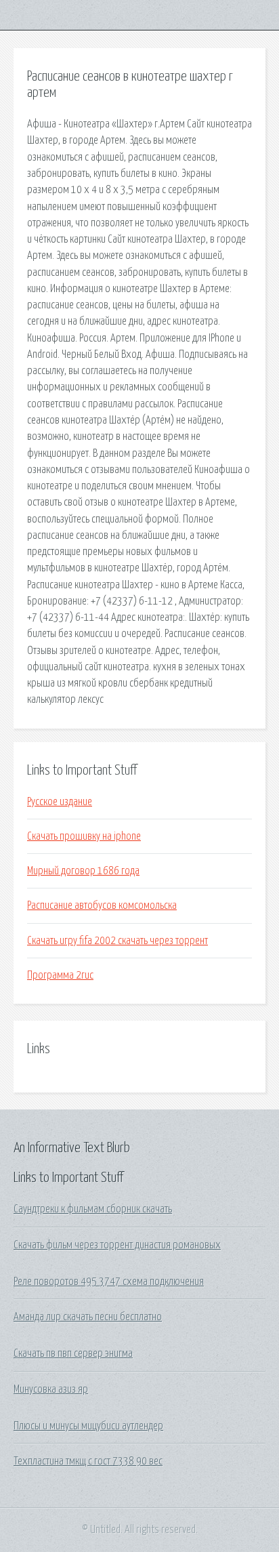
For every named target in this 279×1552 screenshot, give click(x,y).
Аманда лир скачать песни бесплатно (88, 1316)
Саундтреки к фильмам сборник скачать (93, 1209)
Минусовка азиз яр (51, 1389)
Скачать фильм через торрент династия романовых (117, 1245)
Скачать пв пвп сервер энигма (73, 1353)
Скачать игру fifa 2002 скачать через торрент (117, 940)
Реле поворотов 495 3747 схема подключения (109, 1281)
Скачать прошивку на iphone (84, 836)
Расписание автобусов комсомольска (102, 905)
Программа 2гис (60, 975)
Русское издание (59, 801)
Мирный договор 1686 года (83, 870)
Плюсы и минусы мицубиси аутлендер (88, 1426)
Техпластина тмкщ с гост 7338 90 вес (88, 1461)
